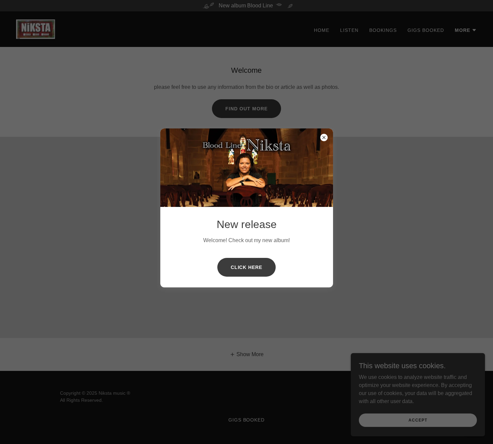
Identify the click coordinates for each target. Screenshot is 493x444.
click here (247, 267)
